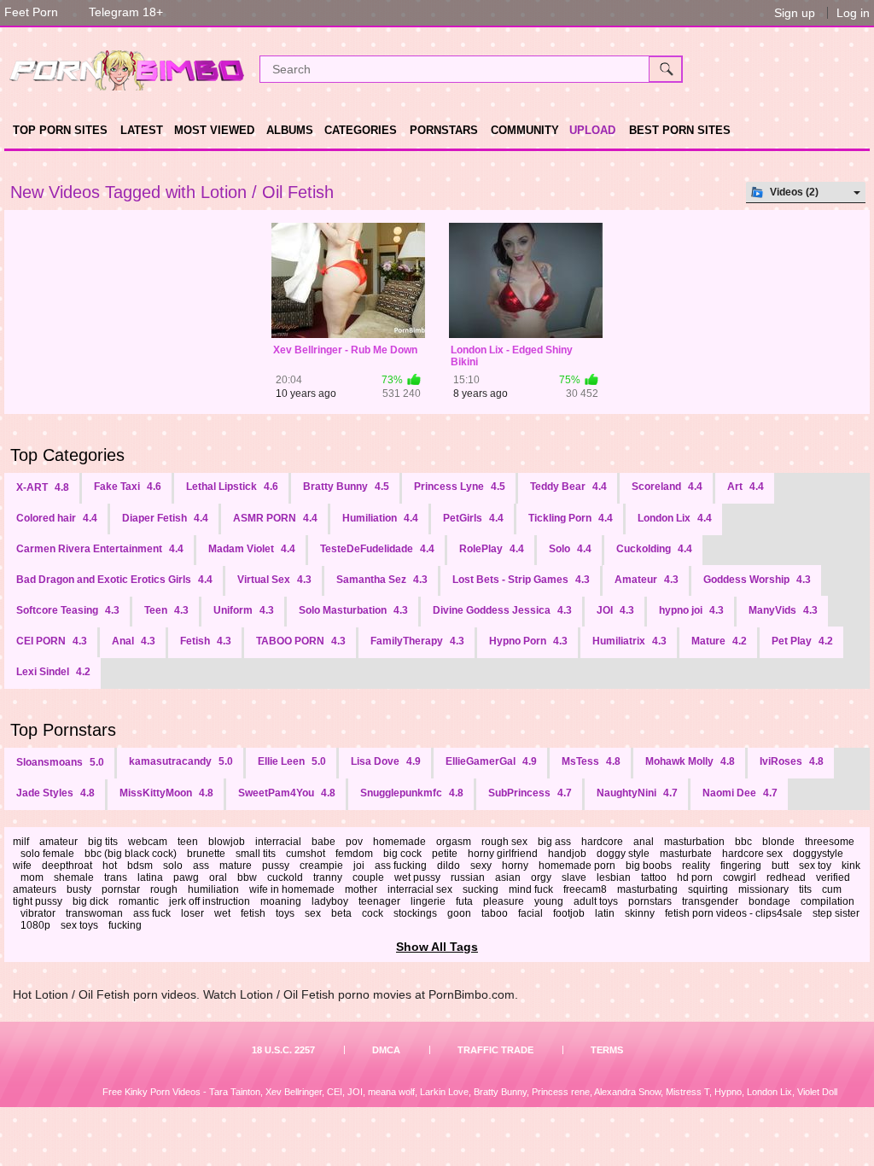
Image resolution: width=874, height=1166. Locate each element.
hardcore (602, 842)
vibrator (37, 913)
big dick (90, 901)
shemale (74, 877)
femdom (354, 854)
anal (643, 842)
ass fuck (152, 913)
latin (605, 913)
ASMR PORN (275, 518)
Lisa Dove (386, 761)
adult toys (596, 901)
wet (222, 913)
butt (780, 866)
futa (464, 901)
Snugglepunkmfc (411, 793)
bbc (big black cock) (130, 854)
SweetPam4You (286, 793)
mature (235, 866)
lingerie (428, 901)
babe (323, 842)
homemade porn (577, 866)
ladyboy (330, 901)
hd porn (695, 877)
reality (696, 866)
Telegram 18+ (126, 12)
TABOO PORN (301, 641)
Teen (166, 610)
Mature (719, 641)
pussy (275, 866)
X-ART (42, 487)
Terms (607, 1050)
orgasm (453, 842)
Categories (360, 130)
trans (115, 877)
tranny (327, 877)
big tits (103, 842)
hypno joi (691, 610)
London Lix (675, 518)
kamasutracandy (181, 761)
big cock (402, 854)
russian (468, 877)
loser (192, 913)
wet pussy (417, 877)
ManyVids (783, 610)
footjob (569, 913)
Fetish (205, 641)
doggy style (623, 854)
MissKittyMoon (166, 793)
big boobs (649, 866)
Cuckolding (654, 549)
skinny (640, 913)
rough (164, 889)
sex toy (815, 866)
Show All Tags (437, 946)
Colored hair (56, 518)
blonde (778, 842)
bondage (769, 901)
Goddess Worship (757, 580)
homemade (399, 842)
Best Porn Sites (680, 130)
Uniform (243, 610)
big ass (554, 842)
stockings (415, 913)
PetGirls (473, 518)
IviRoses (792, 761)
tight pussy (37, 901)
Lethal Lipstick (232, 487)
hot (109, 866)
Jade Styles (55, 793)
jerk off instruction (209, 901)
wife (22, 866)
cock (372, 913)
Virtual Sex (274, 580)
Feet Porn (31, 12)
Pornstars (444, 130)
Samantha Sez (382, 580)
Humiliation (380, 518)
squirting (708, 889)
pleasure (503, 901)
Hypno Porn (528, 641)
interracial (278, 842)
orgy (541, 877)
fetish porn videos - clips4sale (733, 913)
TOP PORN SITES (60, 130)
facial (530, 913)
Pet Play (802, 641)
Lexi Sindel (53, 672)
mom (32, 877)
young (548, 901)
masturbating (647, 889)
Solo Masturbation (353, 610)
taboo (494, 913)
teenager (379, 901)
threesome (829, 842)
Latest (141, 130)
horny (515, 866)
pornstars (650, 901)
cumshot (305, 854)
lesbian (614, 877)
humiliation (213, 889)
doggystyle (818, 854)
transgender (710, 901)
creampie (321, 866)
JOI (615, 610)
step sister (836, 913)
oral (218, 877)
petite (444, 854)
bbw (247, 877)
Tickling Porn (570, 518)
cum (832, 889)
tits (805, 889)
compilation (827, 901)
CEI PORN (51, 641)
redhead (786, 877)
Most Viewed (214, 130)
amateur (58, 842)
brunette (206, 854)
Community (525, 130)
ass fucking (401, 866)
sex (313, 913)
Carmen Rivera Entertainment (100, 549)
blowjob (226, 842)
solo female (47, 854)
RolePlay (491, 549)
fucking (125, 925)
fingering (740, 866)
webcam (147, 842)
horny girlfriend (503, 854)
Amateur (647, 580)
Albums (289, 130)
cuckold (285, 877)
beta (341, 913)
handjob (567, 854)
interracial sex (419, 889)
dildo (448, 866)
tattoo (654, 877)
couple (368, 877)
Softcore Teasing (67, 610)
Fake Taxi (127, 487)
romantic (139, 901)
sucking (480, 889)
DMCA (386, 1050)
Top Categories (67, 455)
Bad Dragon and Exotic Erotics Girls (114, 580)
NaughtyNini (637, 793)
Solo (570, 549)
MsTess (591, 761)
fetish (253, 913)
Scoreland (667, 487)
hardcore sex (752, 854)
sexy (481, 866)
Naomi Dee (740, 793)
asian (508, 877)
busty (79, 889)
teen (188, 842)
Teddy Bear (568, 487)
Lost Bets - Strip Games (521, 580)
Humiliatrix (629, 641)
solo (173, 866)
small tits (256, 854)
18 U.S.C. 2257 (283, 1050)
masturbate (686, 854)
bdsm (140, 866)
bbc (743, 842)
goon (459, 913)
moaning (280, 901)
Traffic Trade (495, 1050)
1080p (35, 925)
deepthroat (67, 866)
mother (361, 889)
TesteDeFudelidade (377, 549)
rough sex (504, 842)
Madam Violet (251, 549)
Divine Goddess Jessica (502, 610)
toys (285, 913)
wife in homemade (292, 889)
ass (201, 866)
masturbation (694, 842)
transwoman (94, 913)
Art (745, 487)
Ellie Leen (292, 761)
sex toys (79, 925)
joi (358, 866)
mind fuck (531, 889)
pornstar (121, 889)
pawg (186, 877)
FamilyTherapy (417, 641)
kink (851, 866)
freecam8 (585, 889)
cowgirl (739, 877)
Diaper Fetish (165, 518)
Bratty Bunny (346, 487)
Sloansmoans (60, 762)
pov (354, 842)
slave (574, 877)
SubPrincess (530, 793)
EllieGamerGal (491, 761)
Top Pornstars (63, 729)
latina (150, 877)
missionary (763, 889)
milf (21, 842)
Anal (133, 641)
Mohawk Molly (690, 761)
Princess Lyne (459, 487)
